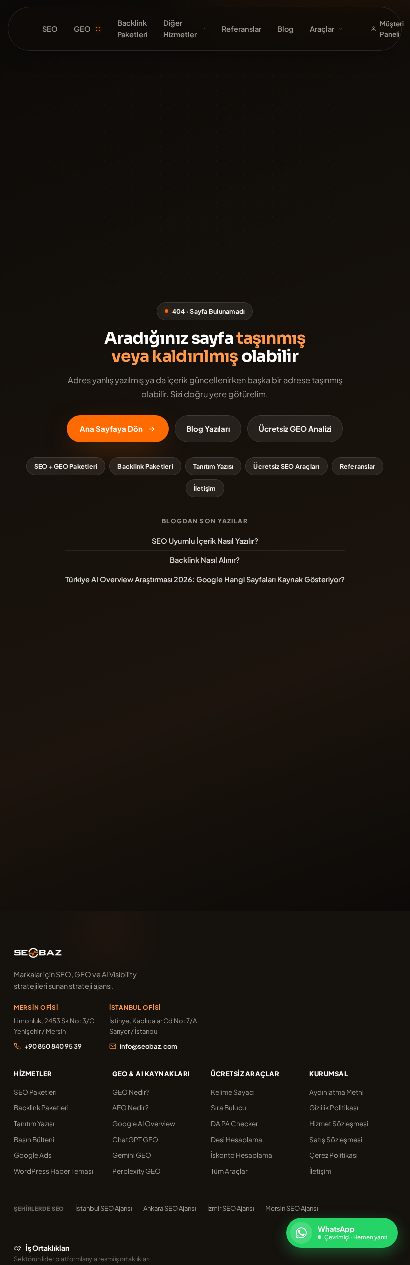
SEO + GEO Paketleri (66, 466)
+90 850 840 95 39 (53, 1046)
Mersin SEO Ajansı (292, 1208)
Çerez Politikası (334, 1155)
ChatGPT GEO (135, 1140)
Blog (286, 29)
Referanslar (242, 29)
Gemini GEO (132, 1155)
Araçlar (322, 29)
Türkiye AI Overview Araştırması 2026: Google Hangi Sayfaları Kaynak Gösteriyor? (205, 579)
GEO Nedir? (131, 1092)
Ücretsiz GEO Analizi (295, 429)
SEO (50, 29)
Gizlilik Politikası (334, 1108)
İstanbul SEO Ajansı (104, 1208)
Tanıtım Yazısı (214, 466)
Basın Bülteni (34, 1140)
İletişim (205, 488)
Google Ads (33, 1155)
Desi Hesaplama (236, 1140)
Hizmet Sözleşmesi (339, 1124)
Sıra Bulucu (228, 1108)
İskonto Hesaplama (241, 1155)
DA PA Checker (234, 1124)
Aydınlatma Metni (337, 1092)
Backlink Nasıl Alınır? (205, 560)
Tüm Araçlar (229, 1171)
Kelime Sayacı (233, 1092)
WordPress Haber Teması (54, 1171)
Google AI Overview (144, 1124)
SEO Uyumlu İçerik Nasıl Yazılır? (205, 541)
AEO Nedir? (130, 1108)
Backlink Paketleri (133, 28)
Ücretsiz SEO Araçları (287, 466)
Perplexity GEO (136, 1171)
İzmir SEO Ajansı (231, 1208)
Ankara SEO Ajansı (170, 1208)
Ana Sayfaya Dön (111, 429)
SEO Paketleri (35, 1092)
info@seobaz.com (149, 1046)
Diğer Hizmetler (180, 28)
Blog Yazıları (208, 429)
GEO (82, 29)
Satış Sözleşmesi (336, 1140)
